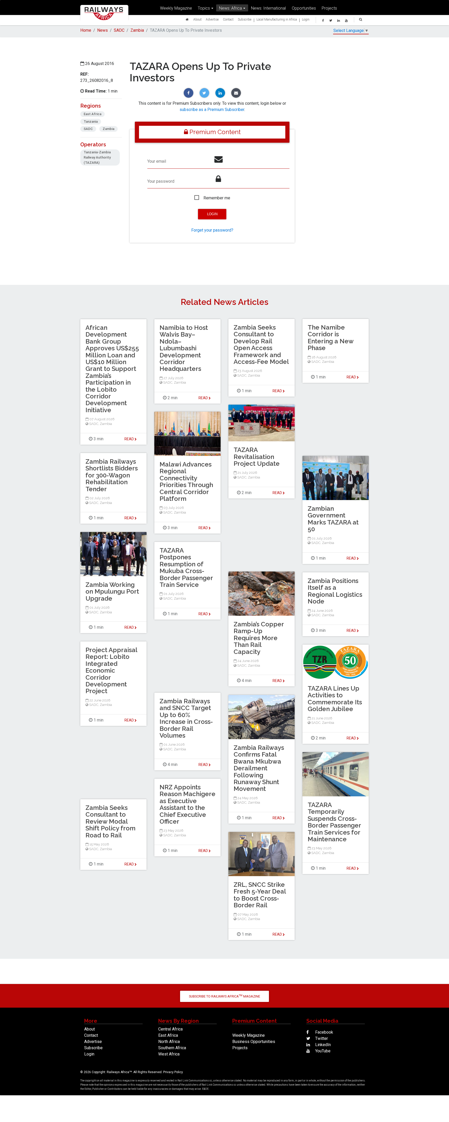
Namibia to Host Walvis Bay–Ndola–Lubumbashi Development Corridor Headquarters (184, 348)
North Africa (169, 1041)
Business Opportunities (253, 1041)
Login (305, 19)
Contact (228, 19)
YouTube (322, 1050)
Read (278, 391)
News (102, 30)
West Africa (169, 1054)
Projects (329, 8)
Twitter (321, 1038)
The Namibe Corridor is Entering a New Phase (330, 338)
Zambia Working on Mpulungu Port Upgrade (112, 591)
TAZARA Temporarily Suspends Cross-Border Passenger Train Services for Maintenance (334, 822)
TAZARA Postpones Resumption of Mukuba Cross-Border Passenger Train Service (186, 567)
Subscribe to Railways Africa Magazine (224, 996)
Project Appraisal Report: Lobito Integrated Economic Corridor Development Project (111, 670)
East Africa (168, 1035)
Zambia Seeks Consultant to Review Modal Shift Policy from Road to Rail (110, 821)
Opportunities (304, 8)
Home (85, 30)
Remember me (216, 197)
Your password (160, 181)
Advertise (212, 19)
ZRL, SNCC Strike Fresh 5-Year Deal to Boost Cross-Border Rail (260, 895)
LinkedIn (322, 1044)
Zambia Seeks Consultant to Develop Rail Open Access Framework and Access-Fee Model (261, 344)
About (197, 19)
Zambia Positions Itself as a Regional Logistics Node (335, 591)
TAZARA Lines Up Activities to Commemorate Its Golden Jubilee (335, 699)
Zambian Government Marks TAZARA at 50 (333, 519)
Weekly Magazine (176, 8)
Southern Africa (172, 1047)
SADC (119, 30)
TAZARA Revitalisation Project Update (257, 456)
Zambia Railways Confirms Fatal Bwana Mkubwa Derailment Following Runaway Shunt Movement (259, 768)
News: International (268, 8)
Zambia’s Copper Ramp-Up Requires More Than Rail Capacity (259, 637)
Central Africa (170, 1029)
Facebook (323, 1032)
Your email (156, 161)
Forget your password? (212, 230)
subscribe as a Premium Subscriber (212, 109)
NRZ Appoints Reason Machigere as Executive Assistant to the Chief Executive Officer (187, 804)
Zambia (137, 30)
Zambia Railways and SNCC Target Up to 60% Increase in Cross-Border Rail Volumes (186, 718)
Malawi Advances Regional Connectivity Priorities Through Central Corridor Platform (186, 481)
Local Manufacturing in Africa (276, 19)
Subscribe (245, 19)
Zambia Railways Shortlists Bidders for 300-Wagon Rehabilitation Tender (111, 475)
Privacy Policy (173, 1072)
